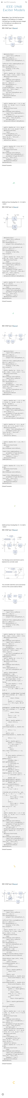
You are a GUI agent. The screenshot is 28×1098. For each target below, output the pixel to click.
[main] (14, 8)
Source (15, 28)
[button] (2, 2)
